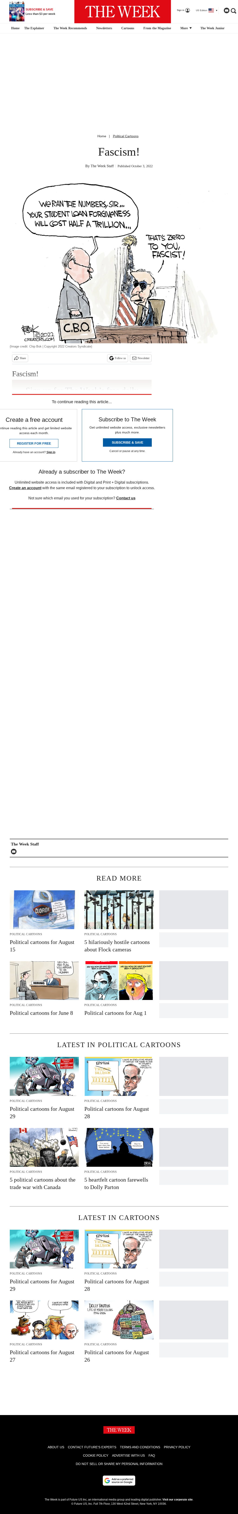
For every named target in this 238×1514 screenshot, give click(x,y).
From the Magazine (157, 28)
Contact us (126, 498)
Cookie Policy (95, 1455)
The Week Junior (212, 28)
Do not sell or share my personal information (119, 1464)
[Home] (15, 28)
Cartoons (127, 28)
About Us (56, 1447)
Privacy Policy (177, 1447)
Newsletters (104, 28)
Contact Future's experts (92, 1447)
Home (101, 136)
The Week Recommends (70, 28)
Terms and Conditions (140, 1447)
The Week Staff (102, 166)
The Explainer (34, 28)
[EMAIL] (15, 852)
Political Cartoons (126, 136)
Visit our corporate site (177, 1499)
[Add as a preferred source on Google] (119, 1480)
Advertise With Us (128, 1455)
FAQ (152, 1455)
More (184, 28)
